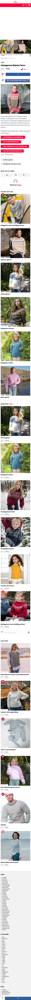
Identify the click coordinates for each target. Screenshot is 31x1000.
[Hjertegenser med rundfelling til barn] (15, 606)
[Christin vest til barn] (15, 569)
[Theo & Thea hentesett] (15, 733)
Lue (3, 964)
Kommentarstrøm (6, 992)
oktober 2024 (5, 887)
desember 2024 (5, 884)
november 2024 (5, 886)
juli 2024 (4, 892)
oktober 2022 (5, 913)
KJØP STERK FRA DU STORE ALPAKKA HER (15, 146)
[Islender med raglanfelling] (15, 696)
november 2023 (5, 899)
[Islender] (15, 808)
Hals (3, 950)
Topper (3, 975)
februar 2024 (5, 897)
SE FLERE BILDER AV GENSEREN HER (13, 137)
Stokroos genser (19, 54)
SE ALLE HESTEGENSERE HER (11, 142)
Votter (3, 982)
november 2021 (5, 926)
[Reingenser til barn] (15, 346)
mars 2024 (4, 896)
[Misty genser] (15, 381)
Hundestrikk (5, 954)
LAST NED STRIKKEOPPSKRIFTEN (12, 151)
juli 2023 (4, 900)
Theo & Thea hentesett (8, 750)
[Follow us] (23, 5)
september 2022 (6, 915)
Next (30, 48)
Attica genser (5, 294)
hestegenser (9, 154)
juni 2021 (4, 929)
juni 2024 (4, 893)
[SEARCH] (26, 5)
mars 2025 (4, 880)
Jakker (3, 960)
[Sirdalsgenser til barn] (15, 495)
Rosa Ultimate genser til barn (10, 787)
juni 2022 (4, 918)
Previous (0, 48)
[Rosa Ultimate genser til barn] (15, 771)
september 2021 (6, 928)
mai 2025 (4, 877)
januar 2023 (5, 909)
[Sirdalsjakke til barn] (15, 532)
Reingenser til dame (7, 328)
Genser (10, 223)
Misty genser (5, 397)
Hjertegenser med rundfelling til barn (13, 624)
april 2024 (4, 894)
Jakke (3, 956)
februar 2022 (5, 922)
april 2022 (4, 919)
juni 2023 (4, 902)
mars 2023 (4, 906)
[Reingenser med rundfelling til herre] (7, 47)
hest (3, 154)
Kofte (3, 963)
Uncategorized (5, 976)
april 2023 (4, 905)
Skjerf (3, 969)
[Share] (18, 998)
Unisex (3, 977)
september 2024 (6, 889)
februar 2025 (5, 881)
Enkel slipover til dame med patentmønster (15, 675)
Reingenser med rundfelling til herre (7, 55)
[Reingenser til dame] (15, 312)
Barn (2, 291)
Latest (15, 2)
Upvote (7, 175)
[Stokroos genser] (21, 47)
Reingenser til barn (7, 363)
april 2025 (4, 879)
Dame (2, 257)
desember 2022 (5, 910)
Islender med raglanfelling (9, 712)
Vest (3, 979)
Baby (3, 937)
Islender (3, 825)
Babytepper (4, 938)
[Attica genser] (15, 277)
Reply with (28, 632)
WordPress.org (5, 994)
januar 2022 (5, 924)
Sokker (3, 970)
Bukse (3, 941)
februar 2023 (5, 908)
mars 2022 (4, 921)
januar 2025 (5, 883)
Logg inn (4, 989)
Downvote (24, 175)
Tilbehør (4, 973)
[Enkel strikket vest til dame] (15, 846)
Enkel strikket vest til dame (9, 862)
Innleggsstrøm (5, 991)
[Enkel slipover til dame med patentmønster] (15, 658)
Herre (15, 223)
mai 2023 (4, 903)
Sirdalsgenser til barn (8, 512)
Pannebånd (4, 967)
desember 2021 (5, 925)
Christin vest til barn (7, 586)
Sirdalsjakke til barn (7, 549)
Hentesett (4, 951)
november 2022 (5, 912)
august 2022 (5, 916)
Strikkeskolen (5, 972)
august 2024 (5, 890)
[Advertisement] (15, 23)
